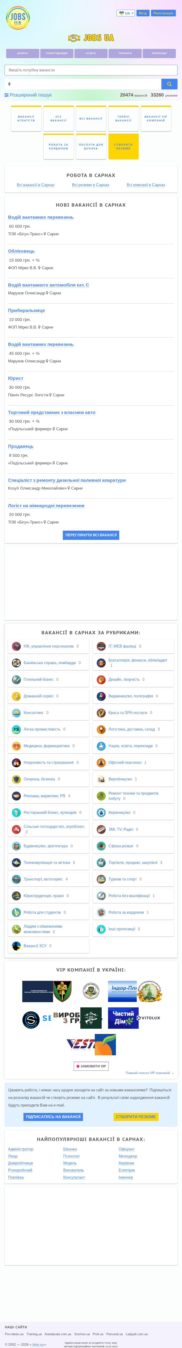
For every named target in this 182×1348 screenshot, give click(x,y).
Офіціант (127, 1149)
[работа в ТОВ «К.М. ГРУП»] (85, 1044)
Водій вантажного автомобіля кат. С (48, 285)
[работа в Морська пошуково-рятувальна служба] (38, 991)
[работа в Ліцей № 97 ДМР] (149, 991)
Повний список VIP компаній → (150, 1073)
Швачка (70, 1149)
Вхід (143, 13)
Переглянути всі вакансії (91, 535)
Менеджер (128, 1156)
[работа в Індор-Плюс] (129, 991)
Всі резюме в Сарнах (90, 185)
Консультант (74, 1177)
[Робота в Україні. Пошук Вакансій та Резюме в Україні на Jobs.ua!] (18, 18)
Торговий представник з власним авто (52, 412)
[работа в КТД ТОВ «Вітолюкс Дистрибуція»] (148, 1017)
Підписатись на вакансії (53, 1117)
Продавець (21, 446)
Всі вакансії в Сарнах (36, 185)
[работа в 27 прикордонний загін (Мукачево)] (91, 1017)
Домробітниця (20, 1163)
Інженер (126, 1177)
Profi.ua (98, 1334)
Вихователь (73, 1170)
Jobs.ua (38, 1344)
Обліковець (21, 251)
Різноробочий (20, 1170)
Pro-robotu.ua (14, 1334)
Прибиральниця (26, 310)
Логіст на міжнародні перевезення (46, 505)
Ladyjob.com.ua (137, 1334)
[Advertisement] (91, 583)
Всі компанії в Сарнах (146, 185)
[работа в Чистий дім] (123, 1017)
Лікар (13, 1156)
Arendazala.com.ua (58, 1334)
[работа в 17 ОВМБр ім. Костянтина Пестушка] (62, 991)
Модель (70, 1163)
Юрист (15, 378)
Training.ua (34, 1334)
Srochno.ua (82, 1334)
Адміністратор (20, 1149)
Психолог (71, 1156)
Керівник (126, 1163)
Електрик (127, 1170)
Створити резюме (136, 1117)
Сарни (53, 234)
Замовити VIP (93, 1066)
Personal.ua (114, 1334)
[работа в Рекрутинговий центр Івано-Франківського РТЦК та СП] (91, 991)
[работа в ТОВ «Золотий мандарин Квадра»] (105, 1044)
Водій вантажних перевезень (41, 217)
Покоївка (16, 1177)
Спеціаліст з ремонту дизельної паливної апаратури (67, 480)
